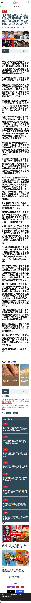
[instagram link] (11, 587)
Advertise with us (16, 599)
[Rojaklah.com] (18, 2)
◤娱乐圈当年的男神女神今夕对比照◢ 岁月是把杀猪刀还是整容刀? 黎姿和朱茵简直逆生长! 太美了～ (15, 401)
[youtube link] (20, 587)
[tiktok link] (11, 591)
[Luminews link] (20, 591)
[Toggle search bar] (29, 2)
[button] (14, 50)
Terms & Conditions (6, 599)
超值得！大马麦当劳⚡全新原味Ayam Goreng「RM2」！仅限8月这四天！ (13, 570)
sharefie (12, 362)
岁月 (8, 413)
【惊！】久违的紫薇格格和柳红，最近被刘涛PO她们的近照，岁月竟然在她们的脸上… (15, 407)
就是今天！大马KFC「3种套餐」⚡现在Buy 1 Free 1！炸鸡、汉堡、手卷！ (14, 546)
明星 (15, 413)
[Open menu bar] (2, 2)
